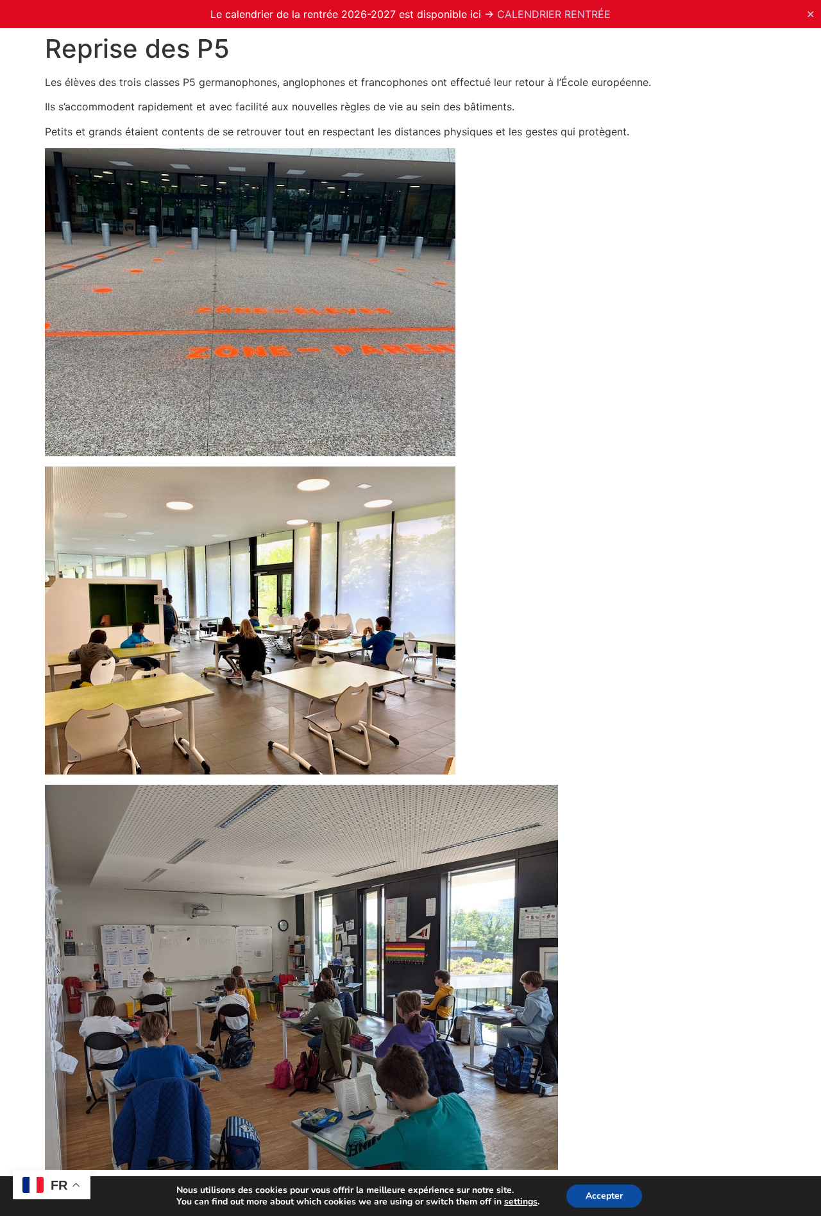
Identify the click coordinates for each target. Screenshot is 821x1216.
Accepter (604, 1196)
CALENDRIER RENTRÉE (554, 14)
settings (520, 1202)
